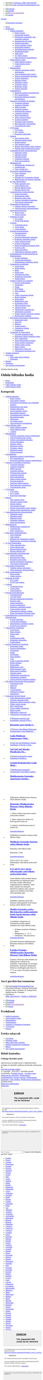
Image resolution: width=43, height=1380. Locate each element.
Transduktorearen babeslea (24, 49)
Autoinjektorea (15, 91)
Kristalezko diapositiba (23, 277)
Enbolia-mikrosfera (22, 43)
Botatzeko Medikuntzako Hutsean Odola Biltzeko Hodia (22, 806)
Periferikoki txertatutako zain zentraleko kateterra (25, 38)
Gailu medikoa (15, 1080)
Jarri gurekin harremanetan (15, 365)
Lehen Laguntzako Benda (24, 295)
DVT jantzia (19, 132)
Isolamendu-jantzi (21, 320)
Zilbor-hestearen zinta (22, 305)
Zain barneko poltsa (22, 138)
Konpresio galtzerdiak (23, 134)
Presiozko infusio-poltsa (23, 140)
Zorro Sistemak (20, 173)
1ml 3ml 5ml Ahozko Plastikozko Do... (20, 750)
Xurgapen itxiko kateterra (24, 122)
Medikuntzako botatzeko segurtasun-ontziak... (22, 777)
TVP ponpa (19, 130)
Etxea (8, 27)
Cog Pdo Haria (20, 235)
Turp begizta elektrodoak (24, 202)
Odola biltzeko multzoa (23, 62)
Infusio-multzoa (20, 142)
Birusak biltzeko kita (22, 190)
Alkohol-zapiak (20, 308)
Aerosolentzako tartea (22, 126)
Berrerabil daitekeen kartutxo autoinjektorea (26, 460)
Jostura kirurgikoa (21, 250)
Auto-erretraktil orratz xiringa (25, 74)
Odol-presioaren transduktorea (26, 58)
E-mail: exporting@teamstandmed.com (25, 5)
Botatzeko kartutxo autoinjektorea (27, 93)
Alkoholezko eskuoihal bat (24, 310)
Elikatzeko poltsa (21, 153)
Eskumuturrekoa (21, 233)
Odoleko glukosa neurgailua (25, 206)
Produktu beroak (17, 1073)
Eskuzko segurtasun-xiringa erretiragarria (25, 436)
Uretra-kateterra (20, 229)
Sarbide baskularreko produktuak (17, 1045)
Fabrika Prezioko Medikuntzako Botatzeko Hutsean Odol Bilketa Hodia (23, 952)
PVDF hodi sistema (22, 221)
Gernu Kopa (19, 266)
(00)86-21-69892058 (28, 996)
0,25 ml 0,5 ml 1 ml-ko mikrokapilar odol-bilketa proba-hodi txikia (22, 871)
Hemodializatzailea (21, 51)
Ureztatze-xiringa (21, 84)
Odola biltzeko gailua (18, 60)
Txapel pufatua (20, 326)
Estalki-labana (20, 279)
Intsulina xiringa (20, 80)
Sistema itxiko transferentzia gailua (27, 148)
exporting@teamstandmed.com (22, 986)
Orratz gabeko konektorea (24, 343)
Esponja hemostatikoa (23, 283)
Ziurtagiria (14, 359)
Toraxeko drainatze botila (24, 334)
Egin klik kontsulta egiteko (10, 1069)
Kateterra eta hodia (17, 217)
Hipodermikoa (15, 68)
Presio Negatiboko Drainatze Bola (27, 246)
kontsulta (13, 831)
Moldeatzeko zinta (21, 301)
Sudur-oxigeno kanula (23, 118)
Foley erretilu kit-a (21, 169)
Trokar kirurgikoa (21, 194)
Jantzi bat (18, 322)
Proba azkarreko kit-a (22, 184)
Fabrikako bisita (11, 1040)
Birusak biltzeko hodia (23, 188)
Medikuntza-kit (15, 163)
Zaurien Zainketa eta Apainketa (21, 281)
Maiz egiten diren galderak (19, 357)
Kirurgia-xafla (20, 248)
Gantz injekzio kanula (23, 241)
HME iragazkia (20, 107)
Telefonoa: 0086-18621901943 (25, 3)
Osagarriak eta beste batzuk (20, 332)
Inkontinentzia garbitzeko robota (26, 262)
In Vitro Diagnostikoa (18, 182)
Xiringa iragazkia (21, 89)
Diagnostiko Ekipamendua (19, 204)
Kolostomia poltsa (21, 303)
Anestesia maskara (21, 109)
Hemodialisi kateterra (22, 47)
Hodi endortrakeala (22, 115)
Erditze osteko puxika (22, 345)
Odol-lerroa (19, 53)
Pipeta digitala (20, 268)
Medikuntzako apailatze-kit (24, 165)
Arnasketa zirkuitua (22, 103)
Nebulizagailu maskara (23, 111)
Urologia (13, 223)
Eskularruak (19, 330)
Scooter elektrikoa (21, 258)
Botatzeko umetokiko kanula (25, 239)
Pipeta (17, 270)
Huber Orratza (20, 33)
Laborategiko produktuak (19, 264)
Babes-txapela (20, 347)
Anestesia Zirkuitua (22, 105)
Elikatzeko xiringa (21, 82)
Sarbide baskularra (17, 31)
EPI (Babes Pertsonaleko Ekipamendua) (24, 318)
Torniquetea (19, 285)
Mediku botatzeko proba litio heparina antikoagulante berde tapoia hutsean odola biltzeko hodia (23, 913)
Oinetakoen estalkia (22, 328)
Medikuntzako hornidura (10, 1075)
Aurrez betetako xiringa (23, 45)
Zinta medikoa (20, 291)
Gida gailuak (19, 175)
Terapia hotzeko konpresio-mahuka (27, 314)
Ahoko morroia (20, 215)
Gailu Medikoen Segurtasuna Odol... (19, 737)
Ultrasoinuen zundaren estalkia (26, 252)
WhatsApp (5, 1086)
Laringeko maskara (22, 113)
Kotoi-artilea (19, 299)
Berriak (8, 361)
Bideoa (8, 1047)
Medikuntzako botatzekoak (31, 1080)
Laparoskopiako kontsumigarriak (22, 192)
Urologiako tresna (21, 225)
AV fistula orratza (21, 56)
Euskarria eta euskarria (18, 626)
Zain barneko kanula (22, 144)
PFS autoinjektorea (21, 95)
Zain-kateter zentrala (22, 35)
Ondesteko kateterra (22, 159)
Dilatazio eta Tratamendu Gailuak (27, 177)
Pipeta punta (19, 272)
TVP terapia (14, 128)
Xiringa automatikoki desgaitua (26, 76)
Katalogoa (9, 363)
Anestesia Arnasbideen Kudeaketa (22, 101)
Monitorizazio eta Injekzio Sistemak (28, 179)
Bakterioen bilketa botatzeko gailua (27, 336)
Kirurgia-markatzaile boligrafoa (26, 237)
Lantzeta (18, 66)
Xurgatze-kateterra (21, 120)
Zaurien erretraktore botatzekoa (26, 200)
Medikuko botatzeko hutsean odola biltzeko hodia (23, 843)
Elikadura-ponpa (21, 155)
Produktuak (10, 29)
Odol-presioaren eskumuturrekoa (26, 208)
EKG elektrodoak (21, 338)
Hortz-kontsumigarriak (18, 210)
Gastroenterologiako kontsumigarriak (23, 151)
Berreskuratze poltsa (22, 196)
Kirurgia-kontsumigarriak (19, 231)
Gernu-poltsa (19, 227)
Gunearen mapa (30, 1073)
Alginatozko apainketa (23, 312)
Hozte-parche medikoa (23, 316)
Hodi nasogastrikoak (22, 161)
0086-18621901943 (13, 996)
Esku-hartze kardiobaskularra (20, 171)
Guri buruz (9, 355)
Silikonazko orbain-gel (23, 349)
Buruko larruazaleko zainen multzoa (28, 146)
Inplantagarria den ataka (23, 41)
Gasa (16, 293)
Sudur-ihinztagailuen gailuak (25, 341)
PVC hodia (19, 219)
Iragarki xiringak (20, 1077)
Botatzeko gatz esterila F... (22, 725)
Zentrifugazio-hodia (22, 274)
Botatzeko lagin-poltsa (23, 198)
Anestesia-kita (20, 167)
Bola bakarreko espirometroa (25, 124)
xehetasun (20, 831)
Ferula (17, 287)
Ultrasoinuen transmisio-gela (25, 351)
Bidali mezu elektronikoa (10, 1084)
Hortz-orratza (19, 213)
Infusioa (13, 136)
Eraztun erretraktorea (22, 243)
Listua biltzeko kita (21, 186)
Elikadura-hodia (20, 157)
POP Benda (19, 289)
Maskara (18, 324)
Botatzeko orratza (21, 87)
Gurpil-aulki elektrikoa (23, 260)
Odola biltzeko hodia (22, 64)
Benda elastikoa (20, 297)
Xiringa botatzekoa (21, 78)
